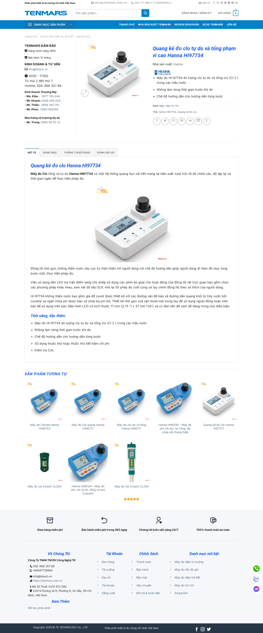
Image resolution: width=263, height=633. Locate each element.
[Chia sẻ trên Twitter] (165, 121)
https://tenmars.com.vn (47, 580)
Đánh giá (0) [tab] (105, 152)
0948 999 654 (51, 100)
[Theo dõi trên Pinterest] (225, 3)
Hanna (178, 64)
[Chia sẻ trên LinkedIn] (198, 121)
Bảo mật (141, 577)
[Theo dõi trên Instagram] (218, 3)
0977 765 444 (50, 96)
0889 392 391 (50, 104)
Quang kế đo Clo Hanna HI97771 (218, 426)
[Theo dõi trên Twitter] (221, 3)
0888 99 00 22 (50, 122)
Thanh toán (143, 562)
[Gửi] (145, 13)
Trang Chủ (126, 24)
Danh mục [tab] (50, 152)
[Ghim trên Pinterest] (182, 121)
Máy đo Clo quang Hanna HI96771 (88, 426)
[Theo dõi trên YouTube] (232, 3)
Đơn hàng (108, 562)
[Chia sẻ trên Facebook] (157, 121)
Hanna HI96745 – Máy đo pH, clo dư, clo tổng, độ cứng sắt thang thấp (175, 428)
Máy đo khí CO (184, 585)
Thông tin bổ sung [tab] (77, 152)
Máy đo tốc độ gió (187, 569)
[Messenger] (256, 589)
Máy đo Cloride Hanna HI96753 (44, 426)
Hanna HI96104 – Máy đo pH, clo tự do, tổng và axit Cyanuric (88, 490)
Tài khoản (108, 585)
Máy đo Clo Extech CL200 (132, 486)
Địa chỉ (106, 577)
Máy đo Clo (83, 36)
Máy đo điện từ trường (189, 562)
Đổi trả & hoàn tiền (148, 593)
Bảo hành (142, 569)
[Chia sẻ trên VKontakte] (190, 121)
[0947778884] (256, 568)
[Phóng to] (85, 93)
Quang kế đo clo (187, 112)
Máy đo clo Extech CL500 (44, 486)
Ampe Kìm (181, 593)
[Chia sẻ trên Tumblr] (207, 121)
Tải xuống (108, 569)
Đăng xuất (108, 593)
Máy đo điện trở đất (187, 577)
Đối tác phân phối (39, 608)
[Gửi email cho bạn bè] (173, 121)
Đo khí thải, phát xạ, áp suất (57, 36)
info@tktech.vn (38, 69)
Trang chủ (31, 36)
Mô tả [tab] (32, 152)
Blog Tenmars (213, 24)
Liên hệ (232, 24)
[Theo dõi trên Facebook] (214, 3)
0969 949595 (49, 109)
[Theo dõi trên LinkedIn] (229, 3)
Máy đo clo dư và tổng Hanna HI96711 (131, 426)
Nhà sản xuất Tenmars (154, 24)
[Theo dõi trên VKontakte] (236, 3)
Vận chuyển (143, 585)
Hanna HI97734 (167, 112)
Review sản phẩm (186, 24)
